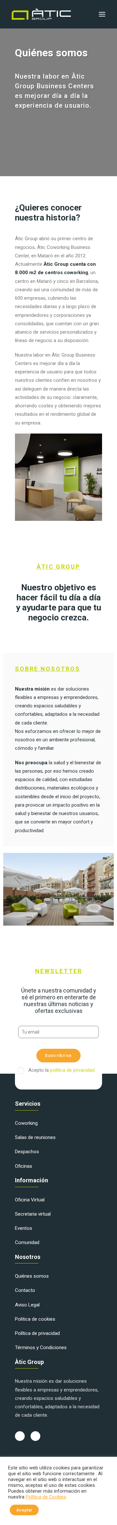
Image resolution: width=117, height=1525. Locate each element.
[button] (102, 14)
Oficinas (23, 1166)
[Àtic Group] (41, 14)
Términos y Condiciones (41, 1347)
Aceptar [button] (24, 1510)
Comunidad (27, 1242)
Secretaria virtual (33, 1214)
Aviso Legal (27, 1305)
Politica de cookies (35, 1319)
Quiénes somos (32, 1276)
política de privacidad (72, 1070)
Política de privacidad (37, 1333)
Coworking (26, 1123)
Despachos (27, 1151)
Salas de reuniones (35, 1137)
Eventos (23, 1228)
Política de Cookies (46, 1497)
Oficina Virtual (30, 1200)
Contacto (25, 1290)
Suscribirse (58, 1055)
